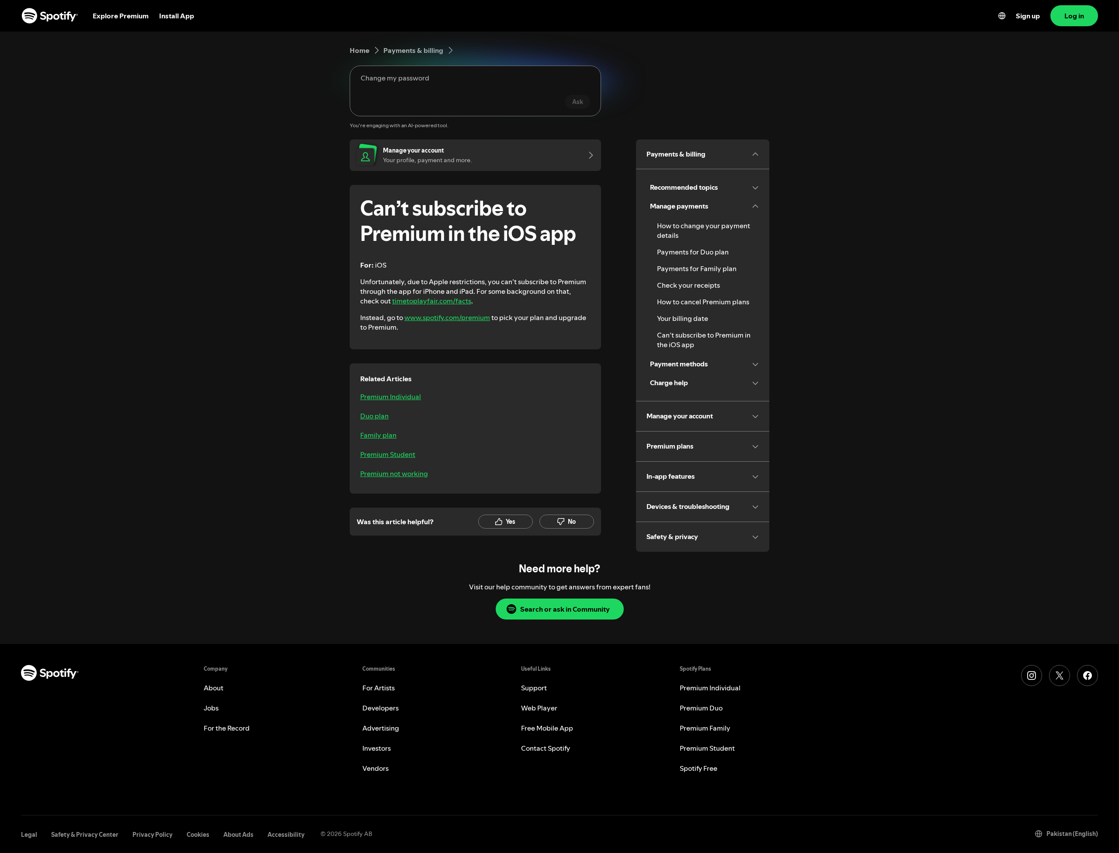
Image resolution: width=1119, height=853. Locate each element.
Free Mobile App (547, 728)
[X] (1059, 675)
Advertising (380, 728)
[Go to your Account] (588, 155)
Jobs (211, 708)
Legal (29, 834)
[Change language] (1001, 16)
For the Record (227, 728)
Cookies (198, 834)
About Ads (238, 834)
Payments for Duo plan (693, 252)
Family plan (378, 435)
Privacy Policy (152, 834)
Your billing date (682, 318)
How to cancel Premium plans (703, 301)
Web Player (539, 708)
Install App (176, 16)
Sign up (1028, 16)
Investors (376, 748)
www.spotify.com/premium (447, 317)
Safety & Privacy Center (84, 834)
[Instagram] (1031, 675)
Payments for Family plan (697, 268)
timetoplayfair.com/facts (431, 301)
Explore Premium (121, 16)
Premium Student (387, 454)
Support (534, 688)
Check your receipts (688, 285)
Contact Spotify (545, 748)
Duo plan (374, 416)
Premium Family (705, 728)
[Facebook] (1087, 675)
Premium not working (394, 473)
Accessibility (286, 834)
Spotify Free (698, 768)
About (213, 688)
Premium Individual (390, 396)
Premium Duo (701, 708)
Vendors (375, 768)
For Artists (378, 688)
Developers (380, 708)
